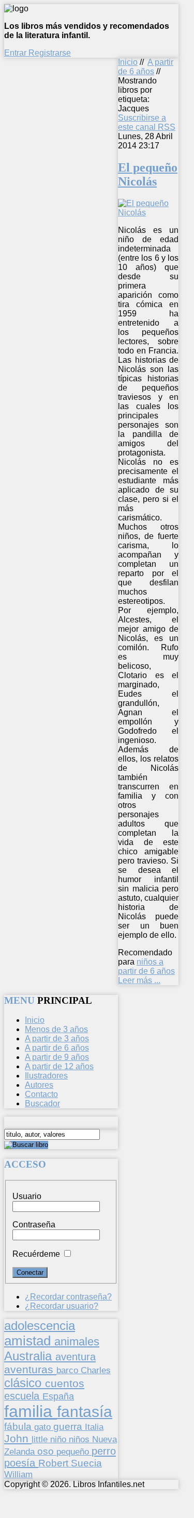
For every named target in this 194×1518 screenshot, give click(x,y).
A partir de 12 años (59, 1066)
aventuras (30, 1369)
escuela (23, 1396)
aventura (75, 1356)
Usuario (26, 1196)
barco (68, 1370)
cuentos (64, 1383)
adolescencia (39, 1326)
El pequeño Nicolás (147, 174)
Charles (96, 1370)
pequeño (74, 1451)
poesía (21, 1463)
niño (59, 1439)
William (18, 1474)
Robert (54, 1463)
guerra (69, 1426)
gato (43, 1427)
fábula (19, 1426)
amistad (29, 1340)
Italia (94, 1427)
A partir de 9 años (57, 1057)
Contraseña (33, 1224)
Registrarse (49, 52)
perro (104, 1451)
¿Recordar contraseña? (68, 1296)
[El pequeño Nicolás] (148, 212)
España (58, 1396)
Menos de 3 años (56, 1029)
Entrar (16, 52)
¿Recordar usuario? (61, 1306)
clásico (24, 1383)
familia (30, 1411)
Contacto (41, 1094)
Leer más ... (139, 980)
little (41, 1439)
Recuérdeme (36, 1254)
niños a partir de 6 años (146, 966)
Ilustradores (46, 1075)
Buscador (42, 1103)
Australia (29, 1356)
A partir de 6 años (145, 67)
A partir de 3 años (57, 1038)
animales (76, 1341)
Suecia (86, 1463)
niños (80, 1439)
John (18, 1438)
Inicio (128, 62)
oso (46, 1451)
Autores (39, 1085)
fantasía (84, 1411)
